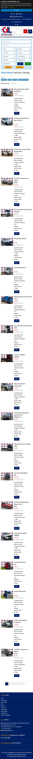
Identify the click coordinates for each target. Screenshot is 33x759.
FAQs (2, 704)
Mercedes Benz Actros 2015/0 (23, 326)
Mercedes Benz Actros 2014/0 (23, 209)
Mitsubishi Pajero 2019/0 (21, 89)
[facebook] (15, 25)
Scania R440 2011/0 (20, 267)
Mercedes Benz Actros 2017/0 (23, 297)
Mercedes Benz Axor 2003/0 (22, 444)
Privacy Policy (4, 711)
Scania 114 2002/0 (19, 355)
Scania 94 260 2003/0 (20, 620)
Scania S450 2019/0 (20, 562)
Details (16, 113)
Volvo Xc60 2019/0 (19, 384)
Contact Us (3, 708)
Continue (16, 10)
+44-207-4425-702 (11, 19)
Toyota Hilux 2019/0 (20, 238)
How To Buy (4, 702)
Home (2, 698)
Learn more (11, 7)
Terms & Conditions (5, 715)
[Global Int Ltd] (6, 31)
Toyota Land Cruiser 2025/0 (22, 149)
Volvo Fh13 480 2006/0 (21, 473)
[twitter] (17, 25)
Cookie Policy (4, 713)
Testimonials (4, 709)
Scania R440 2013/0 (20, 591)
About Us (3, 706)
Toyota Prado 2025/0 (20, 533)
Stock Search (4, 700)
